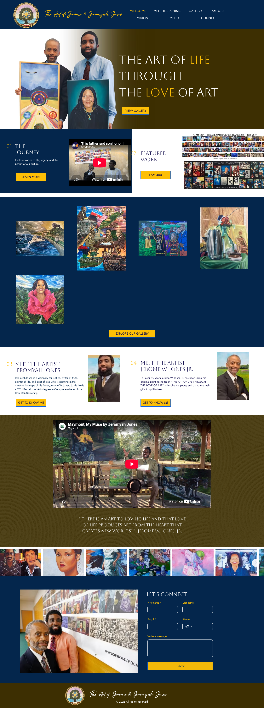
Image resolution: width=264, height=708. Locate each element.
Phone (186, 619)
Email (151, 619)
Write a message (157, 636)
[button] (167, 10)
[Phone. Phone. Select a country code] (189, 626)
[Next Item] (256, 563)
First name (154, 602)
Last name (188, 602)
